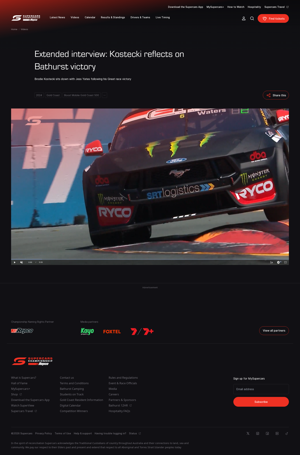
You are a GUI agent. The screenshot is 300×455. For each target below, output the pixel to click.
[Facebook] (267, 433)
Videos (24, 29)
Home (14, 29)
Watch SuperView (22, 405)
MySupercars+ (215, 6)
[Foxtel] (112, 331)
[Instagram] (258, 433)
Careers (114, 394)
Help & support (83, 433)
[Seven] (142, 331)
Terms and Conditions (74, 383)
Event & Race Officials (123, 383)
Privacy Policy (43, 433)
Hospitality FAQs (119, 411)
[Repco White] (22, 331)
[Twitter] (248, 433)
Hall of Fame (19, 383)
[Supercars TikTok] (287, 433)
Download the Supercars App (185, 6)
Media (113, 389)
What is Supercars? (23, 378)
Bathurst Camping (72, 389)
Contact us (67, 378)
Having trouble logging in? (110, 433)
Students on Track (72, 394)
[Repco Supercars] (30, 19)
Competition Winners (74, 411)
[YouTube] (277, 433)
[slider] (150, 259)
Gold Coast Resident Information (81, 400)
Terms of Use (63, 433)
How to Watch (235, 6)
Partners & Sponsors (122, 400)
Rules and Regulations (123, 378)
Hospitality (254, 6)
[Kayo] (87, 331)
